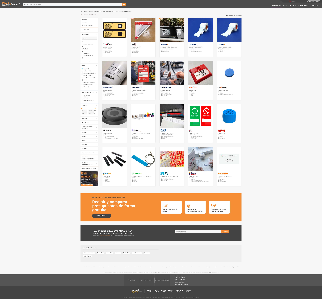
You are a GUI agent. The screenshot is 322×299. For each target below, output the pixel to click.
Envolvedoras (100, 252)
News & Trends (302, 5)
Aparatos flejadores (137, 252)
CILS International (88, 55)
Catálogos (287, 5)
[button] (89, 34)
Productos (276, 5)
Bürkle (85, 49)
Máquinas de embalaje (89, 252)
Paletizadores (126, 252)
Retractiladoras (87, 256)
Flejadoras (118, 252)
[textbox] (73, 4)
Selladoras (146, 252)
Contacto (114, 20)
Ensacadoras (110, 252)
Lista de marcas (178, 276)
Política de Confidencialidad (105, 235)
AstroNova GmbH (88, 44)
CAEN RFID (86, 53)
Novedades (86, 29)
